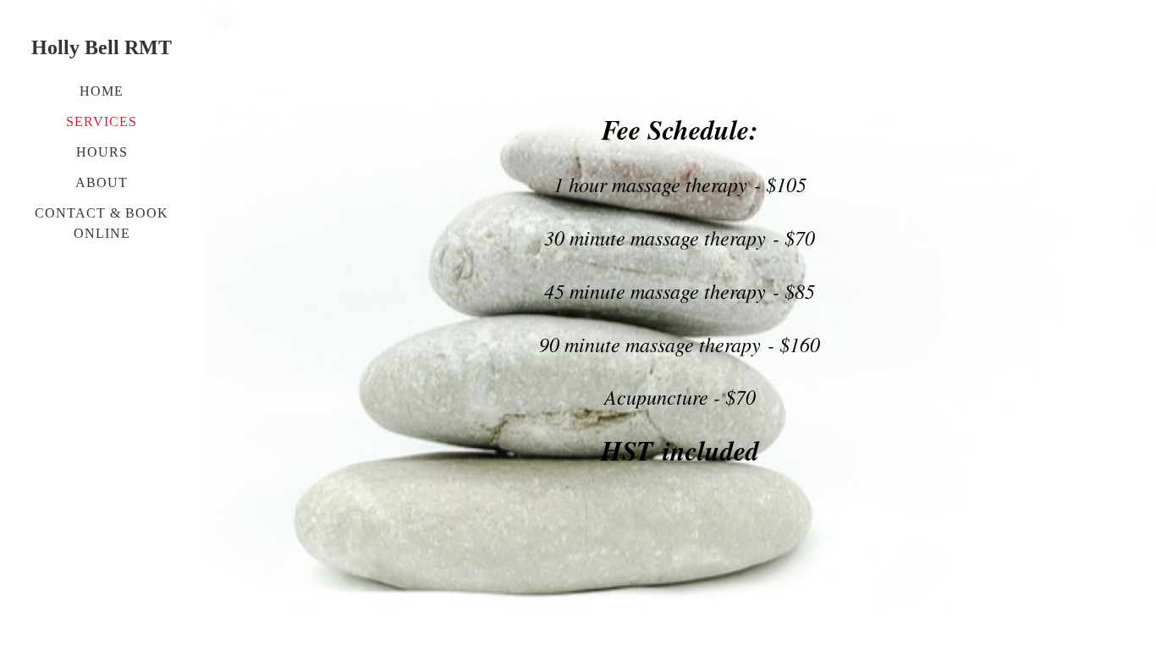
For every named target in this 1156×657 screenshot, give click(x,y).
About (101, 182)
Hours (102, 152)
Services (101, 121)
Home (102, 91)
